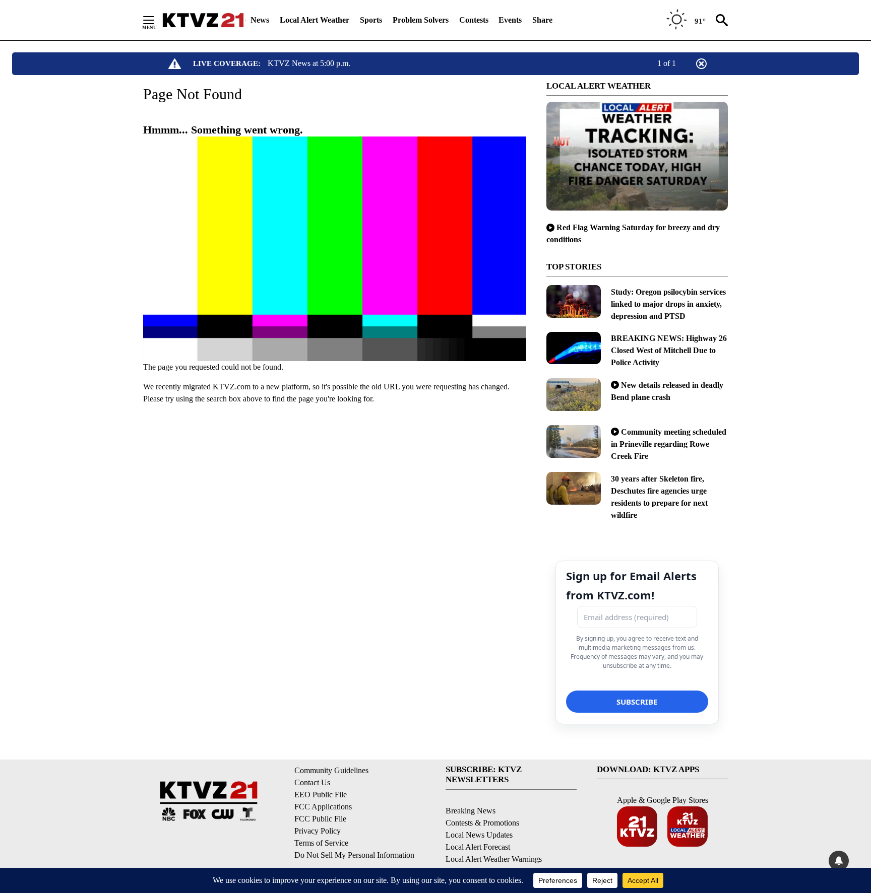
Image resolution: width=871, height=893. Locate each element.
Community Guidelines (331, 770)
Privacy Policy (317, 831)
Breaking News (470, 810)
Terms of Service (321, 843)
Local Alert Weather (314, 20)
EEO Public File (320, 794)
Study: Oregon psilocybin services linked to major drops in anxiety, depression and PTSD (668, 304)
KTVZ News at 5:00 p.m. (309, 63)
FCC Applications (323, 806)
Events (510, 20)
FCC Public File (320, 818)
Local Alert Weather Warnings (494, 859)
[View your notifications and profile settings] (839, 861)
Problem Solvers (421, 20)
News (260, 20)
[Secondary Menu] (156, 20)
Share (542, 20)
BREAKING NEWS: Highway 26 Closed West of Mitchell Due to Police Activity (669, 350)
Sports (371, 20)
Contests (473, 20)
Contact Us (312, 782)
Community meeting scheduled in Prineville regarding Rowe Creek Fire (668, 444)
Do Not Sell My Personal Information (354, 855)
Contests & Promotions (482, 822)
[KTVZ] (203, 20)
